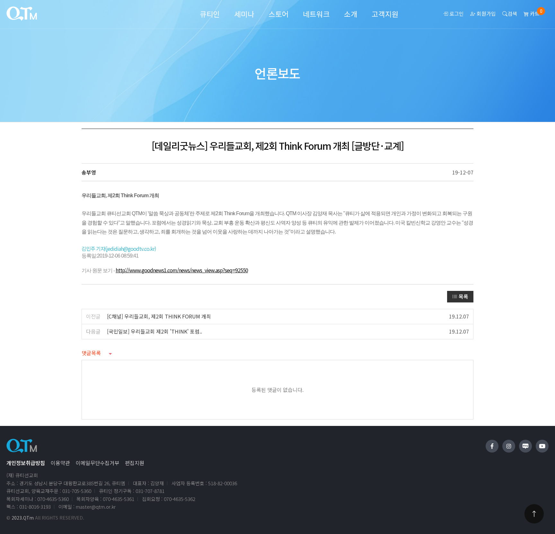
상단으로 (534, 513)
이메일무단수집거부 (97, 463)
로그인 (456, 13)
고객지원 (385, 14)
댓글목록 (91, 353)
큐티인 (210, 14)
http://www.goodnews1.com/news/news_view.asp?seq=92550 (182, 270)
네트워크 (316, 14)
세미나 (244, 14)
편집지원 (134, 463)
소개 (350, 14)
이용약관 (60, 463)
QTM (21, 13)
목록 (462, 296)
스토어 (279, 14)
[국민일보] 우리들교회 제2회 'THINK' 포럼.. (154, 331)
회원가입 (485, 13)
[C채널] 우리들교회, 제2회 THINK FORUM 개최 (159, 316)
